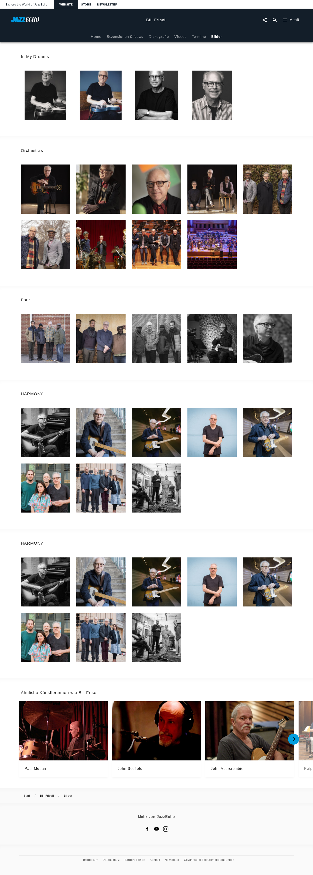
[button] (45, 95)
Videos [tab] (180, 36)
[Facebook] (147, 829)
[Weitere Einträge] (293, 739)
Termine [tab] (199, 36)
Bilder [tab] (216, 36)
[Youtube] (156, 829)
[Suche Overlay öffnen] (274, 20)
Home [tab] (96, 36)
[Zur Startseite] (77, 22)
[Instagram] (165, 829)
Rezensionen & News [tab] (125, 36)
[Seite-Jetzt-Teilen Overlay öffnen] (264, 20)
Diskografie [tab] (159, 36)
